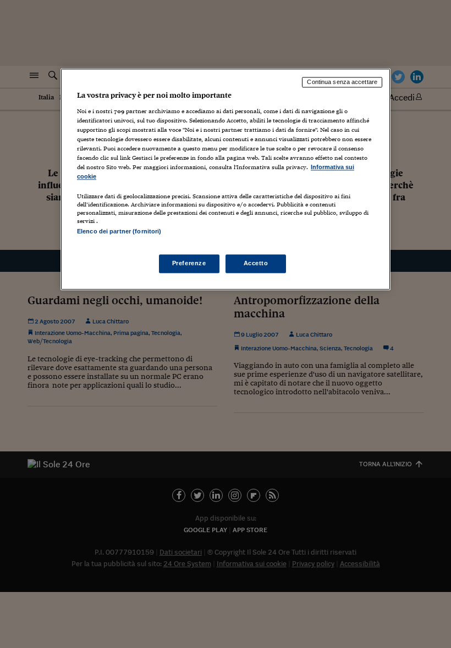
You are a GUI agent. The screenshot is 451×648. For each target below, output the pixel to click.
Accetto (256, 263)
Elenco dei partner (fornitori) (119, 231)
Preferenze (189, 263)
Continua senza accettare (342, 82)
